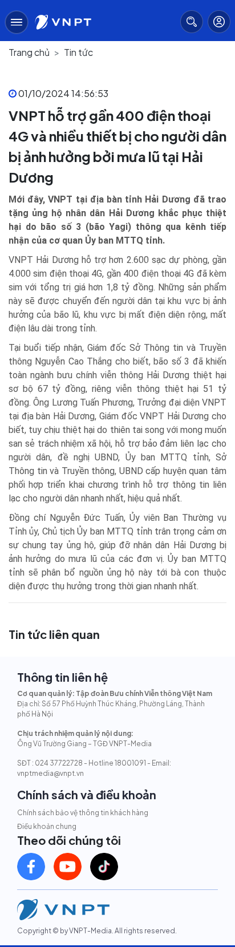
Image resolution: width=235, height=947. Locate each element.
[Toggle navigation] (17, 22)
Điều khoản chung (46, 826)
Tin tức (78, 52)
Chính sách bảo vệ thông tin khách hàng (82, 812)
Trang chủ (29, 52)
